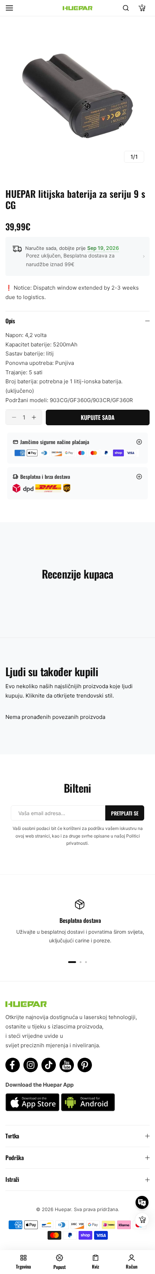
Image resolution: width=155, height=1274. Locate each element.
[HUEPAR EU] (77, 8)
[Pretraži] (126, 8)
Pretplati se (124, 813)
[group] (77, 96)
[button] (72, 962)
